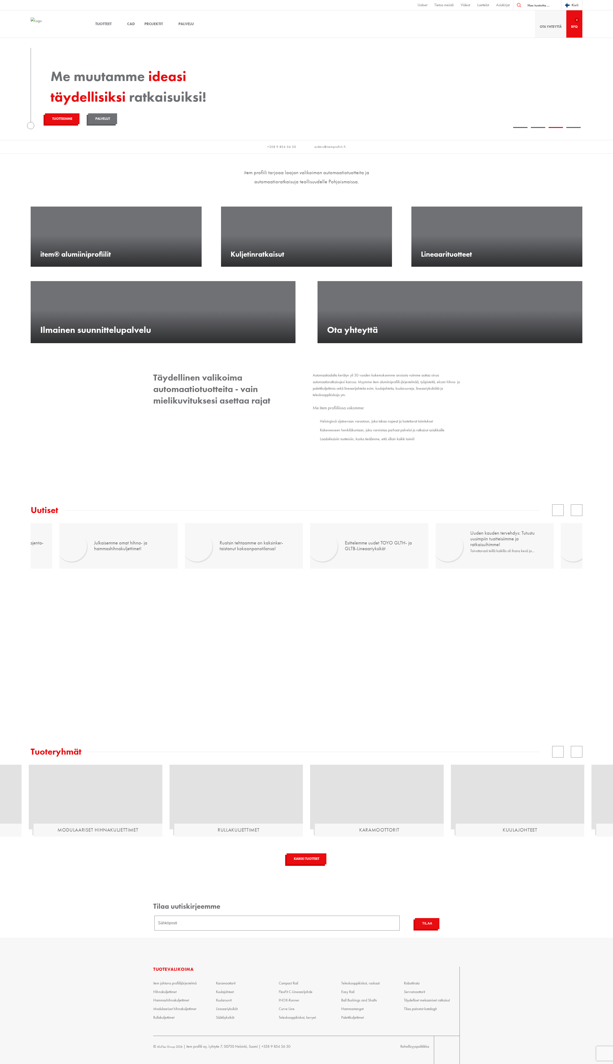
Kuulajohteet (225, 991)
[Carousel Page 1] (520, 127)
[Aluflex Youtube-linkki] (439, 1050)
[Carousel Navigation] (429, 510)
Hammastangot (352, 1008)
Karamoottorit (225, 983)
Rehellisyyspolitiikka (414, 1046)
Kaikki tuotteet (306, 859)
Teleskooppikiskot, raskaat (360, 983)
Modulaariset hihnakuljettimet (174, 1008)
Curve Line (287, 1008)
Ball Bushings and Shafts (359, 1000)
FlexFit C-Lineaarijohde (295, 991)
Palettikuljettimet (352, 1017)
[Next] (576, 510)
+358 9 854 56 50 (281, 147)
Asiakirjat (503, 4)
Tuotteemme (62, 119)
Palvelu (186, 23)
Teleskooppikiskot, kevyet (297, 1017)
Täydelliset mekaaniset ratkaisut (427, 1000)
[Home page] (57, 23)
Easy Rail (347, 991)
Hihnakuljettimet (164, 991)
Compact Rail (288, 983)
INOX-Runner (289, 1000)
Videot (465, 4)
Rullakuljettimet (163, 1017)
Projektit (153, 23)
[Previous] (558, 510)
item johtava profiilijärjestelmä (175, 983)
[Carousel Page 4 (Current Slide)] (573, 127)
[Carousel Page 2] (538, 127)
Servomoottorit (414, 991)
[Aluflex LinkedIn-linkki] (449, 1050)
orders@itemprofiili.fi (330, 147)
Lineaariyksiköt (227, 1008)
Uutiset (422, 4)
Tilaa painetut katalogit (420, 1008)
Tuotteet (103, 23)
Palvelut (102, 119)
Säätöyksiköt (225, 1017)
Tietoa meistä (444, 4)
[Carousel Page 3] (556, 127)
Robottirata (412, 983)
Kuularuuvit (224, 1000)
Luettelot (483, 4)
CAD (131, 23)
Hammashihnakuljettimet (171, 1000)
